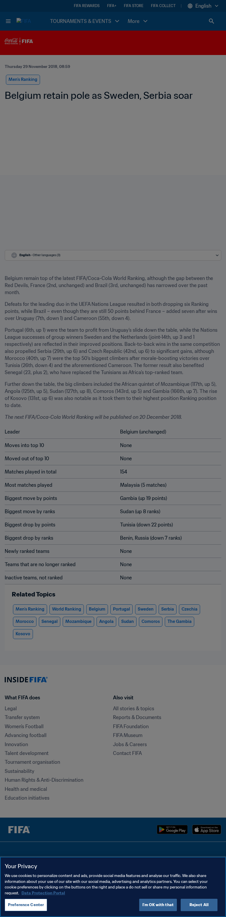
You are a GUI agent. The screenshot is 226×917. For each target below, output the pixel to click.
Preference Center (26, 904)
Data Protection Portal (43, 893)
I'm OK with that (158, 904)
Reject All (199, 904)
